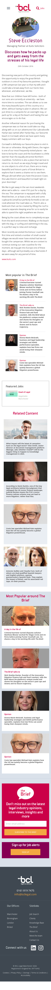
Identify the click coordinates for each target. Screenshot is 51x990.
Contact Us (34, 940)
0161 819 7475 (25, 890)
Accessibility (25, 975)
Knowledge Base (36, 922)
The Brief (33, 927)
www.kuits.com (9, 259)
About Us (33, 931)
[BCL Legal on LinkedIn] (33, 947)
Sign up (25, 852)
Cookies (6, 973)
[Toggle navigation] (8, 8)
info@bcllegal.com (25, 894)
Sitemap (26, 973)
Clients (32, 918)
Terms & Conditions (39, 973)
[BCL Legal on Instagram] (40, 947)
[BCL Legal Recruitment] (25, 880)
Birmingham (12, 918)
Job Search (34, 914)
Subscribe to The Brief (25, 832)
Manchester (12, 914)
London (10, 922)
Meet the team (35, 935)
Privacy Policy (16, 973)
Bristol (10, 927)
